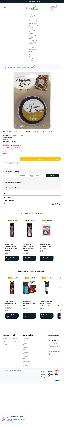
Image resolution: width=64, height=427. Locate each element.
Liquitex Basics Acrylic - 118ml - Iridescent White (46, 304)
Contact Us (16, 341)
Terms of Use (26, 339)
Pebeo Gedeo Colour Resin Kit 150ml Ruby (29, 304)
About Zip (26, 361)
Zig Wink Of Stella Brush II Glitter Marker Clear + (28, 247)
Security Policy (25, 357)
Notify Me (39, 159)
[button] (32, 15)
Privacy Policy (25, 344)
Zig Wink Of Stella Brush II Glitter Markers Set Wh (11, 305)
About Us (15, 338)
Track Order (6, 341)
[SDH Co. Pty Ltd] (32, 7)
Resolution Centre (6, 345)
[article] (12, 240)
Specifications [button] (9, 201)
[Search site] (20, 7)
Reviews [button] (7, 204)
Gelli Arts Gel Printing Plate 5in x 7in (45, 246)
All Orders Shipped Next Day (32, 2)
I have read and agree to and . (54, 346)
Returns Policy (25, 353)
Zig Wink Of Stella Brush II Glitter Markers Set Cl (11, 247)
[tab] (32, 193)
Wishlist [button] (53, 6)
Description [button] (8, 194)
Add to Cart (10, 257)
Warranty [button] (7, 197)
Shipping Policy (25, 348)
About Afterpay (25, 365)
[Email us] (49, 351)
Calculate (52, 176)
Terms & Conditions (52, 345)
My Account (54, 9)
